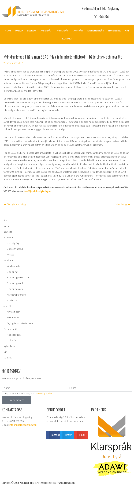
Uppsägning (13, 243)
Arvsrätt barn (13, 311)
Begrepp (31, 30)
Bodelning (12, 271)
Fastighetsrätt (95, 30)
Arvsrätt (78, 30)
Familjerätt (63, 30)
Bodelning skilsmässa (18, 277)
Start (8, 30)
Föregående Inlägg (15, 204)
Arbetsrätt (47, 30)
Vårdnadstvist (14, 266)
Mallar (19, 30)
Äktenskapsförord (16, 294)
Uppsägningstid (15, 248)
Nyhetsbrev (114, 30)
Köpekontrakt (14, 334)
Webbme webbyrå (67, 482)
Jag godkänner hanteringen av (28, 393)
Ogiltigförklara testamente (20, 323)
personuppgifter (44, 393)
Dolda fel (11, 340)
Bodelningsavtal (15, 288)
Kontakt (67, 38)
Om (127, 30)
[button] (53, 435)
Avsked (10, 254)
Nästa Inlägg (122, 204)
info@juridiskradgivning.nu (37, 191)
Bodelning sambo (16, 283)
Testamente (12, 317)
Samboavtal (13, 300)
